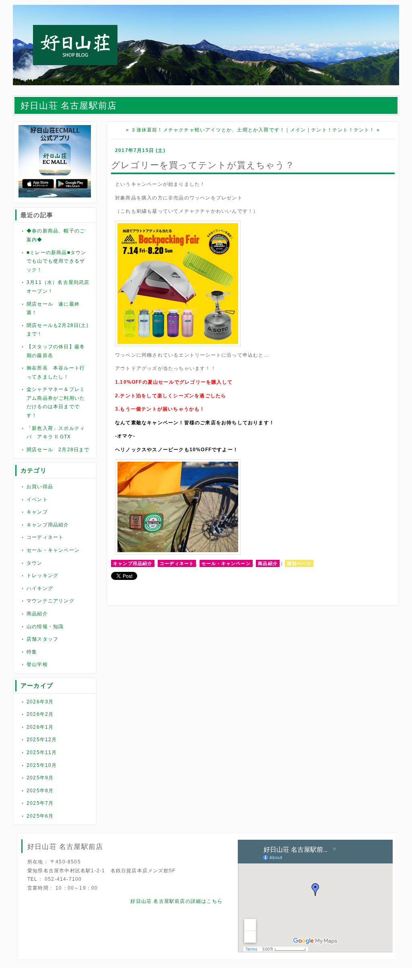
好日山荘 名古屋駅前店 (69, 106)
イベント (37, 499)
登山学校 (37, 664)
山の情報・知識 (45, 626)
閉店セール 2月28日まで (58, 449)
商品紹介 (37, 614)
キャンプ (37, 512)
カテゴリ (34, 470)
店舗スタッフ (42, 639)
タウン (35, 563)
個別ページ (299, 563)
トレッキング (42, 575)
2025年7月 (40, 803)
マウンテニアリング (50, 601)
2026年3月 (40, 702)
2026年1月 (40, 727)
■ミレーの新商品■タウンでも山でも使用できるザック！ (56, 261)
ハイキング (40, 588)
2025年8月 (40, 790)
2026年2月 (40, 714)
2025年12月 (42, 739)
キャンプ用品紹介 (48, 525)
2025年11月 (42, 752)
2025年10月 (42, 765)
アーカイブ (37, 685)
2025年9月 (40, 778)
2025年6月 (40, 816)
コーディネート (45, 537)
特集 (32, 652)
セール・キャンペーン (53, 550)
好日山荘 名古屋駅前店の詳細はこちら (176, 901)
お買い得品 (40, 486)
